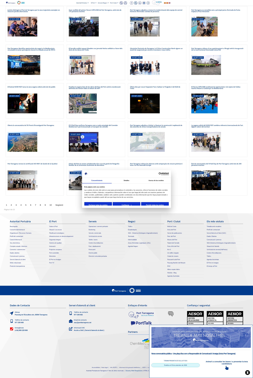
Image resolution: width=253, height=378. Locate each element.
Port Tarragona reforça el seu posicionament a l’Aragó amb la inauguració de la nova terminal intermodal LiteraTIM (217, 49)
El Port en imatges (55, 259)
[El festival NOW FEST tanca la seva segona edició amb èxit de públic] (35, 103)
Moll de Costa (171, 226)
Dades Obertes (212, 236)
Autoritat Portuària (81, 3)
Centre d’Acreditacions (214, 253)
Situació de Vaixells (213, 246)
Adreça (17, 312)
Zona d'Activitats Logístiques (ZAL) (139, 243)
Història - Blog (171, 273)
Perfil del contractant (16, 236)
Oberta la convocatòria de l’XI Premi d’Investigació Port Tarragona (31, 125)
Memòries (52, 256)
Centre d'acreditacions (96, 243)
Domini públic (93, 253)
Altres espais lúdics (173, 269)
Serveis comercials (95, 233)
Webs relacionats (15, 263)
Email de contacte (80, 320)
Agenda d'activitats (173, 276)
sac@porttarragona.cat (82, 322)
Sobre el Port (53, 226)
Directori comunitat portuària (98, 256)
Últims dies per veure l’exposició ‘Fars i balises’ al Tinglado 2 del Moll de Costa (155, 87)
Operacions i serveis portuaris (98, 226)
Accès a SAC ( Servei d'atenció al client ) (89, 330)
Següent (59, 205)
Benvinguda (13, 226)
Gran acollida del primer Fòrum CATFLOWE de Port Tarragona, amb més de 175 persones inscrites (95, 10)
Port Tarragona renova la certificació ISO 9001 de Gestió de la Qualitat (32, 164)
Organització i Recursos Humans (20, 233)
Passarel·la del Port (173, 259)
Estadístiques (132, 229)
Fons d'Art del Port (173, 246)
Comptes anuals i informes (18, 246)
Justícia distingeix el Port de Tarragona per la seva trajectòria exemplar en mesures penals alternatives (34, 10)
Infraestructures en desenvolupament (61, 236)
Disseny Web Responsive (134, 370)
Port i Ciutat (113, 3)
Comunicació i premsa (17, 256)
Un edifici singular (173, 253)
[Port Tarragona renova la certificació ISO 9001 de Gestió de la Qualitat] (35, 180)
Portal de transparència (17, 266)
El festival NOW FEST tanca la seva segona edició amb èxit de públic (31, 87)
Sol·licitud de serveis (95, 236)
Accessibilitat (96, 367)
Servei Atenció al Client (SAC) (216, 233)
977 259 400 (19, 322)
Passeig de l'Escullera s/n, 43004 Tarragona (31, 315)
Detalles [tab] (126, 180)
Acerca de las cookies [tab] (156, 180)
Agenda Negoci (133, 246)
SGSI (144, 367)
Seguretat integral (54, 239)
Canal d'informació (16, 239)
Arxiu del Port (171, 229)
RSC (168, 266)
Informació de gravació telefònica (129, 367)
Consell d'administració (17, 229)
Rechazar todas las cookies (98, 205)
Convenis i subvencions (17, 249)
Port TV (51, 263)
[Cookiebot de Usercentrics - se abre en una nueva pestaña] (160, 173)
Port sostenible (54, 253)
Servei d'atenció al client (17, 259)
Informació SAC (79, 328)
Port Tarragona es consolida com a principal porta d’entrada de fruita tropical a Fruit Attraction (215, 10)
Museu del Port (172, 239)
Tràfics (130, 226)
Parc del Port (171, 236)
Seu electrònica (15, 243)
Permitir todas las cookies (155, 205)
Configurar (125, 205)
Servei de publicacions (174, 233)
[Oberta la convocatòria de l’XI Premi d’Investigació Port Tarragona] (35, 142)
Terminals (131, 236)
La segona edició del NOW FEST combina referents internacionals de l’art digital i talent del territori (217, 126)
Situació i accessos (55, 229)
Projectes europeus (55, 249)
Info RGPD (113, 367)
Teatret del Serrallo (173, 243)
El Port (93, 3)
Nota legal (104, 367)
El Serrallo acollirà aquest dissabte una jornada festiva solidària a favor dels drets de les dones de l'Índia (95, 49)
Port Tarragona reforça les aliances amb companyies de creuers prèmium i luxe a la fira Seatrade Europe (156, 164)
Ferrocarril (92, 249)
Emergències (19, 328)
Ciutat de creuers (172, 256)
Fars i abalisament (95, 246)
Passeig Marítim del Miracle (176, 263)
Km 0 (169, 249)
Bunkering (92, 229)
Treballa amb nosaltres (214, 226)
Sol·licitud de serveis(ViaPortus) (217, 249)
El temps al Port (212, 266)
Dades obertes (14, 253)
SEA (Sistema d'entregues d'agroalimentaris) (221, 243)
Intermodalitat (132, 239)
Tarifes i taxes (93, 239)
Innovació (52, 246)
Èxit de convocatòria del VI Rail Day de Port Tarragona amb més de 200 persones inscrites (216, 164)
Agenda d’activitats (213, 259)
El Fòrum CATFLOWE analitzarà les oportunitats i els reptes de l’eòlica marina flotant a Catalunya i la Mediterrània (215, 87)
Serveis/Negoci (102, 3)
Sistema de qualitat (55, 243)
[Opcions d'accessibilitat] (247, 372)
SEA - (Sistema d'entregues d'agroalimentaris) (143, 233)
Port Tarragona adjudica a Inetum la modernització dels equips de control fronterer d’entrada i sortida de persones (156, 10)
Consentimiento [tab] (96, 180)
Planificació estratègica (56, 233)
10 (51, 205)
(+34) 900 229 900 (21, 330)
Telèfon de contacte (22, 320)
